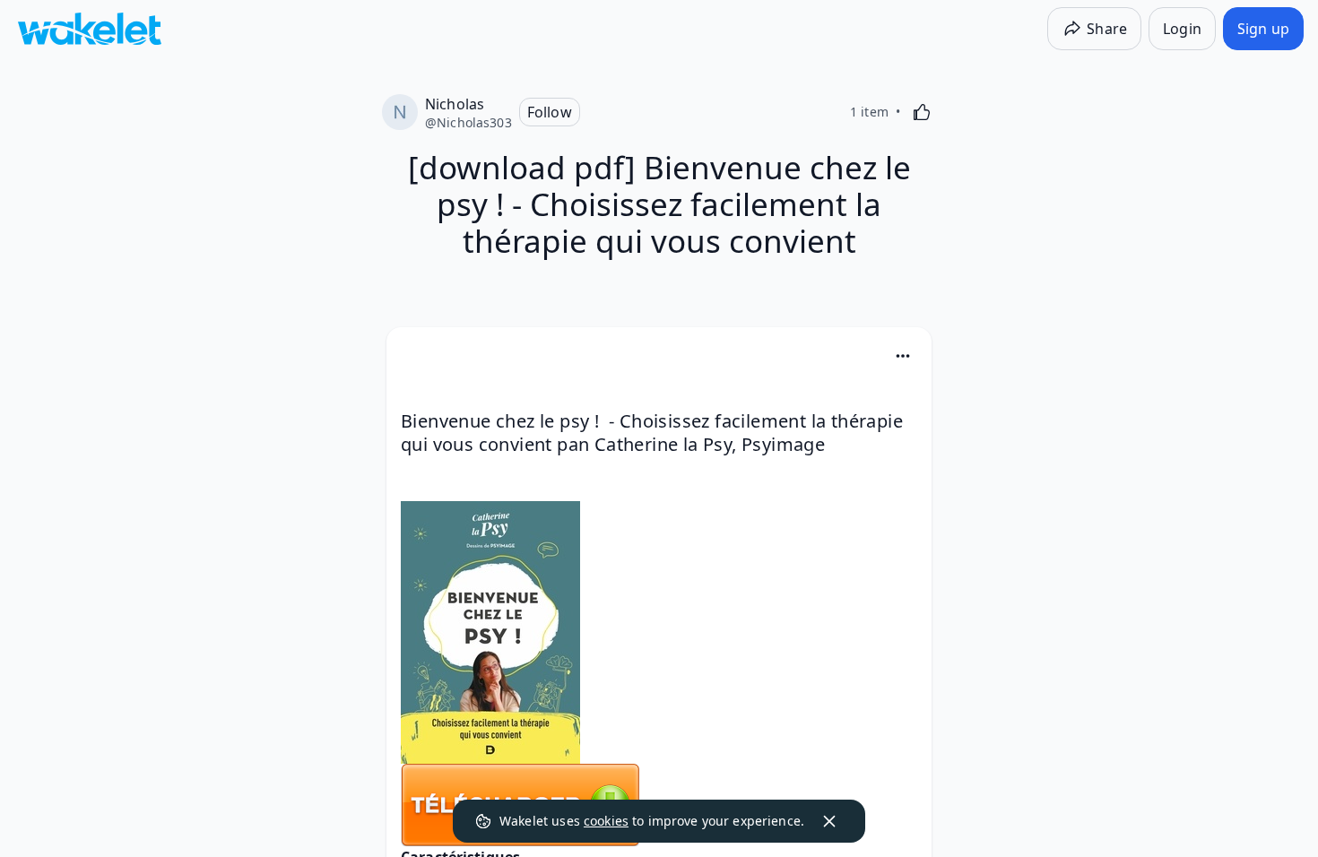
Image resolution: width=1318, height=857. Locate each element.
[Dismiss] (829, 821)
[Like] (921, 112)
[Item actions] (903, 356)
